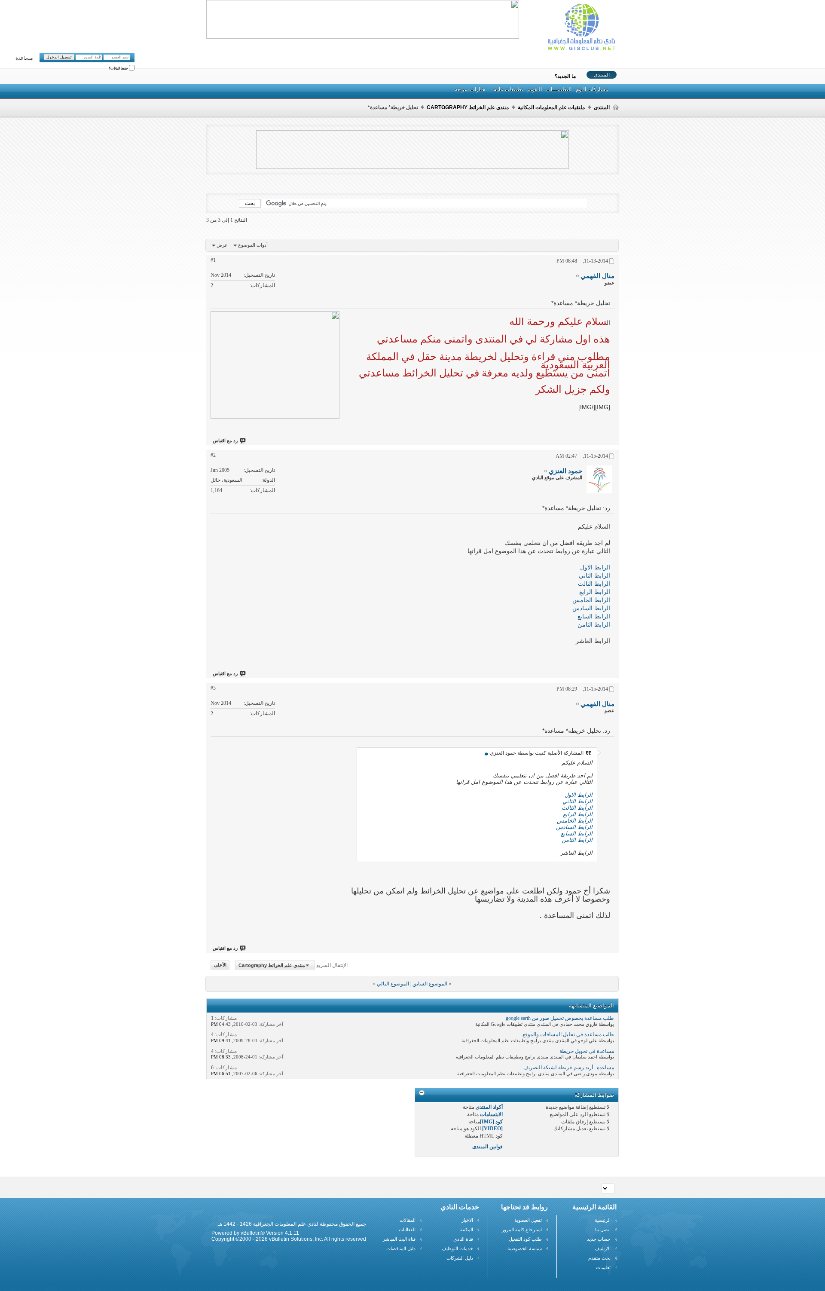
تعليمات (603, 1267)
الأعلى (220, 965)
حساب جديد (599, 1239)
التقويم (534, 89)
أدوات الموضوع (253, 245)
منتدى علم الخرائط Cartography (468, 107)
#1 (213, 260)
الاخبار (467, 1220)
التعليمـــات (558, 89)
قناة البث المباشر (399, 1239)
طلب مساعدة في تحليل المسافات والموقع (568, 1034)
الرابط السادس (591, 608)
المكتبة (466, 1229)
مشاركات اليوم (592, 89)
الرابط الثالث (594, 583)
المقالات (408, 1220)
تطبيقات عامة (508, 89)
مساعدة (24, 58)
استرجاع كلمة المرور (522, 1229)
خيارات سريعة (470, 89)
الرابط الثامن (594, 624)
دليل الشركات (459, 1257)
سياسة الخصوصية (524, 1248)
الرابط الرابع (594, 591)
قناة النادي (463, 1239)
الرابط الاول (595, 567)
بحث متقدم (599, 1257)
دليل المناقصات (401, 1248)
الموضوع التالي (393, 984)
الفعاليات (407, 1229)
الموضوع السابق (429, 984)
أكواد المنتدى (489, 1107)
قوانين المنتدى (487, 1147)
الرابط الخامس (591, 600)
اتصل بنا (603, 1229)
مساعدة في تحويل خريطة (586, 1051)
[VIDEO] (492, 1129)
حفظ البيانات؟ (119, 68)
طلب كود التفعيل (525, 1239)
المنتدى (602, 75)
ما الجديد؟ (565, 76)
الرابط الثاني (594, 575)
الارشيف (603, 1248)
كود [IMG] (491, 1122)
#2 (213, 455)
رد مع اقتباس (225, 440)
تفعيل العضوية (528, 1220)
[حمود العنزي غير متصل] (599, 479)
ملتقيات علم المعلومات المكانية (551, 107)
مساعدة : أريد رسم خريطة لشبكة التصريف (568, 1068)
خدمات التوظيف (457, 1248)
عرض (222, 245)
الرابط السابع (594, 616)
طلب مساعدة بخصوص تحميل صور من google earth (560, 1018)
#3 (213, 688)
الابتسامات (491, 1114)
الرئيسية (603, 1220)
